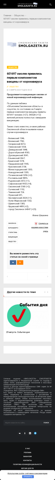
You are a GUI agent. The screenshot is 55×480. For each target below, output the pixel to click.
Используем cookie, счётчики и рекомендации (27, 473)
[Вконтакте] (19, 433)
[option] (27, 318)
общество (12, 241)
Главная (7, 15)
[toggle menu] (5, 4)
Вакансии (27, 456)
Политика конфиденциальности (27, 464)
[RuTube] (30, 433)
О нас (27, 448)
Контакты (27, 460)
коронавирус (13, 228)
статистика (12, 232)
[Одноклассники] (24, 433)
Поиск (46, 423)
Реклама (27, 452)
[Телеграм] (35, 433)
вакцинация (13, 237)
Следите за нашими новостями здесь (39, 227)
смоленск (12, 223)
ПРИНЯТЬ (28, 477)
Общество (19, 15)
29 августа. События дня (18, 332)
